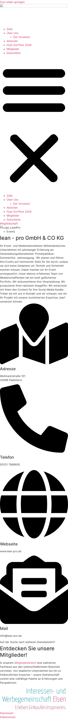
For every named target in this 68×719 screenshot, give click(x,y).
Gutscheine (13, 53)
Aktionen (12, 41)
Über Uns (12, 33)
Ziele (10, 29)
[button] (34, 124)
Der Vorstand (21, 37)
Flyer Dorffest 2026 (19, 45)
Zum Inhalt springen (12, 2)
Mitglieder (13, 49)
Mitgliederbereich (25, 662)
